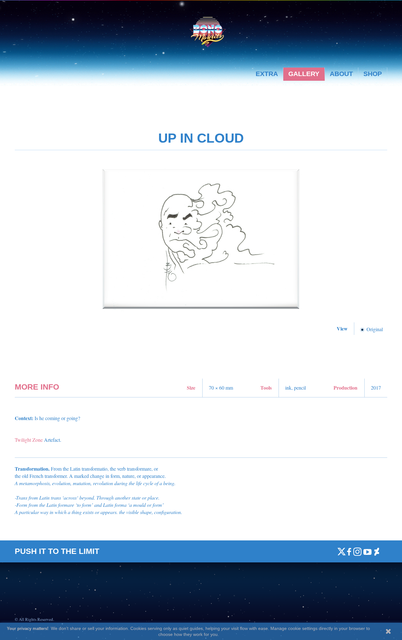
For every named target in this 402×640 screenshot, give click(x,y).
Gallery (303, 73)
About (341, 73)
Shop (372, 73)
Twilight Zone (29, 439)
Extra (267, 73)
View (343, 328)
